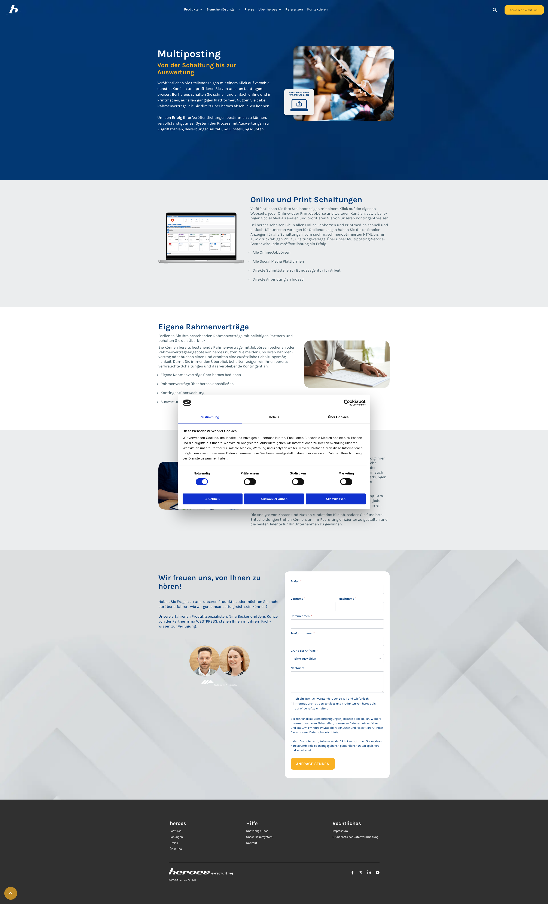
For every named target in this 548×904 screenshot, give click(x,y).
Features (175, 831)
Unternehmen (301, 616)
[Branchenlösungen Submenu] (240, 9)
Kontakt (251, 843)
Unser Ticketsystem (259, 837)
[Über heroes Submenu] (280, 9)
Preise (249, 9)
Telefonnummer (303, 633)
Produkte (191, 9)
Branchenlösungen (222, 9)
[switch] (250, 481)
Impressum (340, 831)
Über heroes (267, 9)
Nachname (347, 598)
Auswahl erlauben (274, 499)
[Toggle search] (494, 9)
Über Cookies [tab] (338, 417)
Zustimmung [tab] (209, 417)
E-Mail (296, 581)
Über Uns (176, 849)
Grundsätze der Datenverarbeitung (355, 837)
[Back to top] (10, 893)
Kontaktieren (317, 9)
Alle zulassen (335, 499)
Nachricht (297, 668)
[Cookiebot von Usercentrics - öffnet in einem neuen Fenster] (347, 403)
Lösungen (176, 837)
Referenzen (294, 9)
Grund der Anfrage (304, 650)
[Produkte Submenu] (201, 9)
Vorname (298, 598)
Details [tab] (274, 417)
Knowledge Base (257, 831)
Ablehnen (212, 499)
